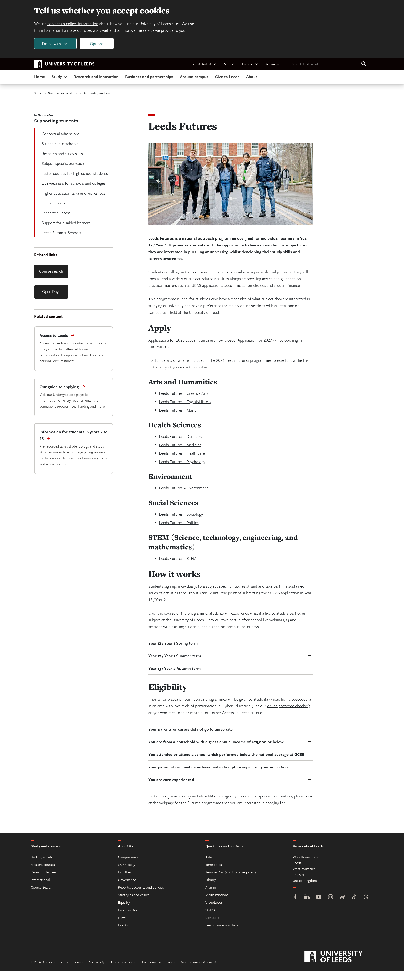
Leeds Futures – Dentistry (180, 436)
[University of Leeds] (338, 956)
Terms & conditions (123, 961)
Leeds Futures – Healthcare (182, 453)
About (251, 76)
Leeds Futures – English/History (185, 401)
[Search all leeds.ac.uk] (364, 64)
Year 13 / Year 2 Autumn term (174, 668)
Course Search (41, 887)
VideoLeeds (214, 902)
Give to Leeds (227, 76)
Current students (200, 63)
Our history (126, 864)
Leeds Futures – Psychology (182, 461)
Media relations (216, 894)
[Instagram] (330, 897)
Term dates (213, 864)
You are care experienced (171, 779)
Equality (124, 902)
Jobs (208, 857)
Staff (227, 63)
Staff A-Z (211, 910)
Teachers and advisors (62, 93)
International (40, 879)
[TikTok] (354, 897)
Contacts (212, 917)
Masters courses (43, 864)
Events (123, 925)
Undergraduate (42, 857)
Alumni (271, 63)
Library (210, 879)
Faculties (248, 63)
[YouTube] (318, 897)
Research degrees (43, 872)
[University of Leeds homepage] (64, 64)
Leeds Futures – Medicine (180, 445)
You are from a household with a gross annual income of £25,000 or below (216, 741)
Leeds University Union (222, 925)
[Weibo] (342, 897)
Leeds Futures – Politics (179, 522)
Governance (127, 879)
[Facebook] (295, 897)
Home (39, 76)
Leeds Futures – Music (177, 410)
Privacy (78, 961)
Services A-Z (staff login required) (230, 872)
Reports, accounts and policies (141, 887)
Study (57, 76)
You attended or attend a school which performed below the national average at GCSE (226, 754)
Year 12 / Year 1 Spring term (173, 643)
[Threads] (366, 897)
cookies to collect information (72, 23)
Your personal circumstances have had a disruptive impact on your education (218, 767)
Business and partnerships (149, 76)
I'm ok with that (55, 43)
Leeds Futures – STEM (177, 558)
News (122, 917)
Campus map (128, 857)
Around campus (194, 76)
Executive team (129, 910)
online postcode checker (287, 706)
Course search (51, 271)
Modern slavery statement (198, 961)
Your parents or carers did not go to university (190, 729)
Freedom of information (158, 961)
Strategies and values (133, 894)
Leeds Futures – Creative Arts (184, 393)
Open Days (51, 291)
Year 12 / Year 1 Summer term (174, 655)
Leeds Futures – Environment (183, 488)
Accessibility (97, 961)
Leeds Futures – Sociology (181, 514)
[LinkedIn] (307, 897)
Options (97, 43)
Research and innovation (96, 76)
